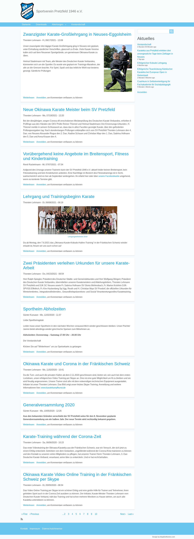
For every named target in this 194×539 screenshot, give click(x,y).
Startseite (26, 24)
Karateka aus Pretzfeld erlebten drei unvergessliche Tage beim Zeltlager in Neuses (155, 53)
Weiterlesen (28, 97)
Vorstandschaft (78, 24)
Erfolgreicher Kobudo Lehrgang (152, 63)
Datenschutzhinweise (52, 529)
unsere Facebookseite (108, 176)
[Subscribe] (21, 519)
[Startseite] (28, 11)
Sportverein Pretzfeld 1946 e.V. (59, 11)
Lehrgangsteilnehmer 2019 (77, 237)
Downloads (41, 24)
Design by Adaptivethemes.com (163, 537)
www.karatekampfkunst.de (53, 388)
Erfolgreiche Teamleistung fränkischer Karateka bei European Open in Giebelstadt (154, 72)
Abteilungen (57, 24)
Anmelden (41, 97)
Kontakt (24, 529)
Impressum (35, 529)
